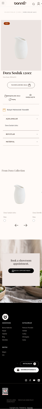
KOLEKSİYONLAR (10, 12)
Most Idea (30, 408)
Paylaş (13, 100)
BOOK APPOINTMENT (22, 270)
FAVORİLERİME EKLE (19, 85)
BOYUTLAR (10, 134)
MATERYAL (10, 141)
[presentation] (16, 225)
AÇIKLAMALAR (12, 118)
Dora (19, 12)
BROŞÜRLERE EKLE (13, 96)
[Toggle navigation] (3, 3)
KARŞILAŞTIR (30, 97)
